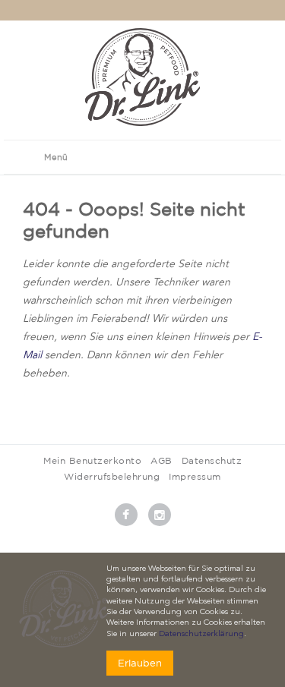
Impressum (195, 476)
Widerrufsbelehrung (112, 476)
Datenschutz (212, 460)
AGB (161, 460)
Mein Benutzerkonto (92, 460)
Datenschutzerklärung (201, 634)
